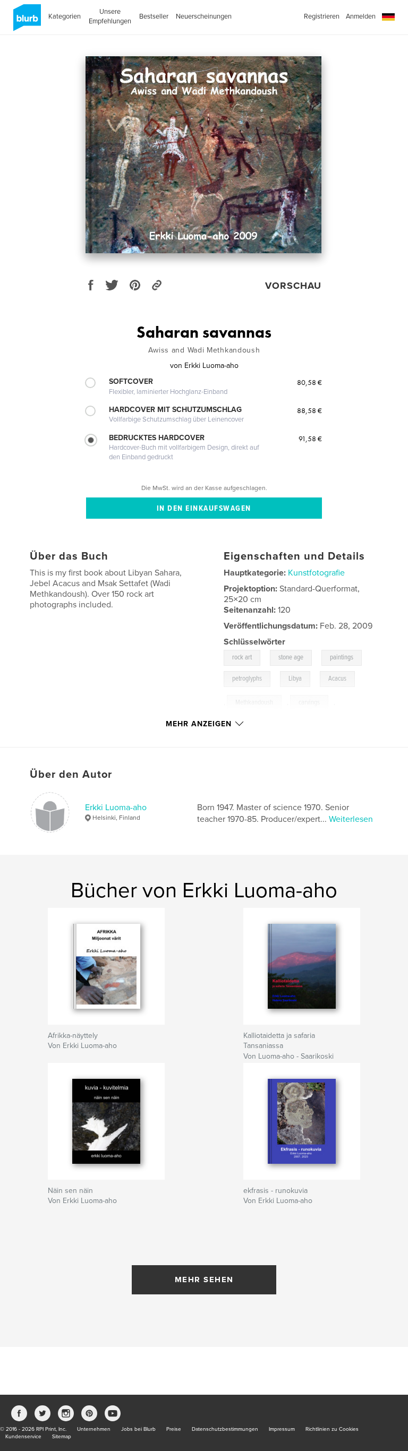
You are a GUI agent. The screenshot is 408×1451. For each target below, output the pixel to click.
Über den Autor (71, 774)
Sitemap (61, 1436)
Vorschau (293, 285)
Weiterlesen (351, 819)
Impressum (282, 1429)
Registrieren (321, 16)
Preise (173, 1429)
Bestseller (153, 16)
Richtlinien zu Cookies (332, 1429)
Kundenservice (23, 1436)
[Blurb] (25, 22)
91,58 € (310, 438)
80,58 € (309, 382)
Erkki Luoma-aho (116, 807)
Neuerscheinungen (204, 16)
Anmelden (361, 16)
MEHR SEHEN (204, 1279)
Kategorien (64, 16)
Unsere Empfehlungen (110, 16)
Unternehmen (93, 1429)
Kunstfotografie (316, 573)
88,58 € (309, 410)
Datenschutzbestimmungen (225, 1429)
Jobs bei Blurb (138, 1429)
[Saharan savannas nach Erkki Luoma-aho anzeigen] (203, 154)
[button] (388, 17)
